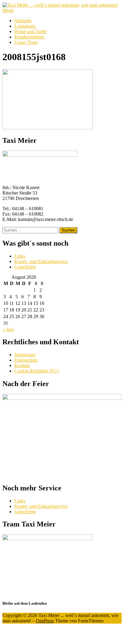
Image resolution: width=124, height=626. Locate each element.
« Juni (8, 329)
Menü (8, 10)
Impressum (24, 354)
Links (19, 256)
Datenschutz (26, 360)
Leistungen (25, 26)
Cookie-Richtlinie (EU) (36, 370)
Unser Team (26, 42)
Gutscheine (25, 266)
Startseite (23, 20)
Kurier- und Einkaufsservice (41, 261)
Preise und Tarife (30, 31)
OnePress (45, 620)
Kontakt (22, 365)
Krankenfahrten (29, 36)
